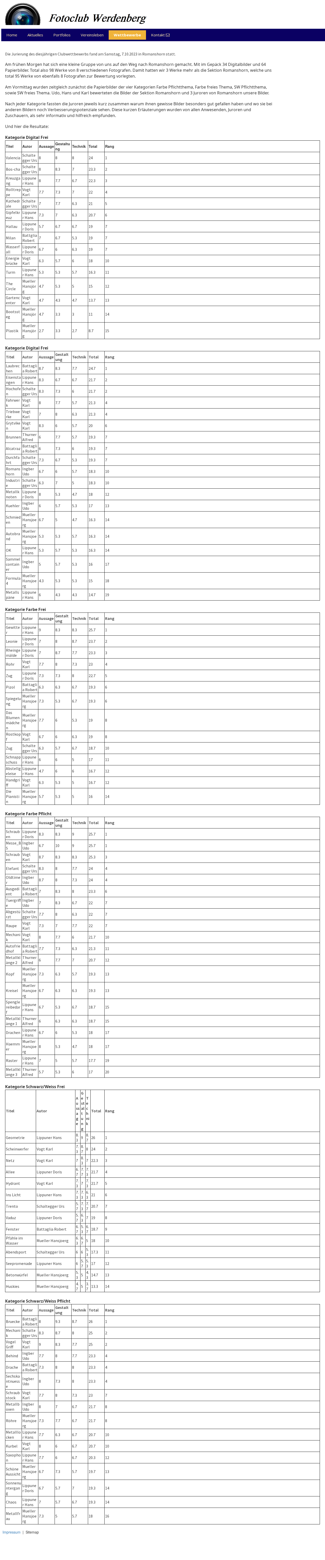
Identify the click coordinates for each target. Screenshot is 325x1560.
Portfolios (62, 34)
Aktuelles (35, 34)
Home (11, 34)
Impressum (12, 1532)
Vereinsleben (92, 34)
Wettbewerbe (127, 34)
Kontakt (160, 34)
